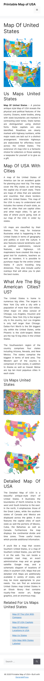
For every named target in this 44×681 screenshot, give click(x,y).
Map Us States (19, 635)
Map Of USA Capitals (22, 622)
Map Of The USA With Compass (23, 616)
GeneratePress (22, 677)
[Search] (36, 662)
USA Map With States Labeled (23, 642)
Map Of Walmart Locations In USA (20, 629)
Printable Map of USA (20, 4)
